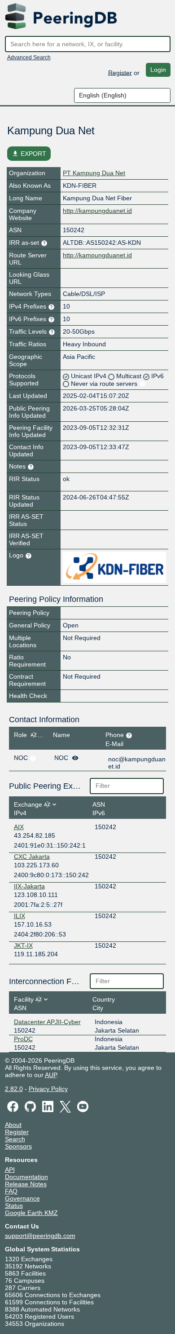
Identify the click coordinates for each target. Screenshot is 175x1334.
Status (14, 1205)
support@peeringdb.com (40, 1235)
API (10, 1169)
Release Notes (26, 1184)
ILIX (19, 915)
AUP (51, 1074)
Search (15, 1139)
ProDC (23, 1038)
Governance (22, 1198)
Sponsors (18, 1146)
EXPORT (29, 153)
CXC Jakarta (32, 856)
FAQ (11, 1191)
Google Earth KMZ (31, 1212)
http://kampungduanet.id (97, 210)
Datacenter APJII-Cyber (47, 1021)
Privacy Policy (48, 1088)
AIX (19, 826)
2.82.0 (14, 1088)
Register (120, 72)
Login (158, 69)
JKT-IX (23, 945)
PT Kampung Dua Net (94, 173)
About (13, 1124)
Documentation (26, 1176)
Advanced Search (29, 57)
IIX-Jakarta (29, 886)
